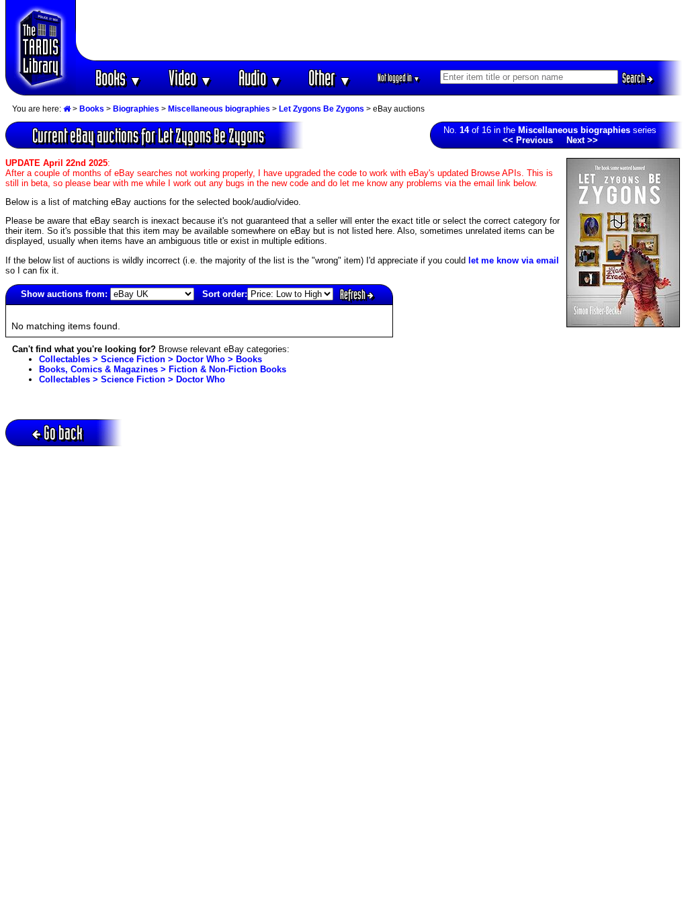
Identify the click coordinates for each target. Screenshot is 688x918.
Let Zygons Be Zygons (321, 109)
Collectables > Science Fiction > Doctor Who (132, 379)
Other (329, 77)
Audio (260, 77)
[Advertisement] (379, 30)
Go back (63, 432)
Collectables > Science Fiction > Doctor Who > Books (150, 359)
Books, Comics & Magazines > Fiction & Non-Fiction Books (162, 369)
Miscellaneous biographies (219, 109)
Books (118, 77)
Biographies (136, 109)
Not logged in (399, 77)
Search (634, 78)
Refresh (354, 294)
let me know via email (513, 260)
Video (190, 77)
